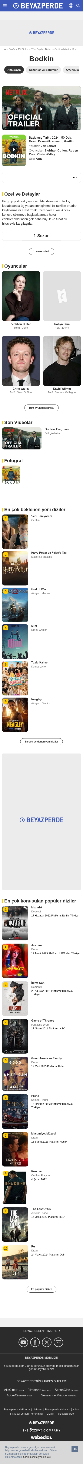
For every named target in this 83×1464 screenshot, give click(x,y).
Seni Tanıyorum (41, 516)
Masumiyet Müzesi (43, 1133)
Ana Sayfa (9, 49)
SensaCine (62, 1390)
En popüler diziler (41, 1289)
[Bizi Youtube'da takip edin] (24, 1342)
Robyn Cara (62, 324)
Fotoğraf (13, 460)
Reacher (36, 1171)
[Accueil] (38, 5)
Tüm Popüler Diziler (41, 49)
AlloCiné (10, 1390)
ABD (39, 158)
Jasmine (36, 945)
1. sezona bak (41, 251)
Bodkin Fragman (57, 429)
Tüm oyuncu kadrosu (41, 407)
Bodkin (41, 59)
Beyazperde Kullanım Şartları (62, 1409)
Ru (33, 1246)
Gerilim (69, 141)
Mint (34, 625)
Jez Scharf (48, 145)
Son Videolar (18, 422)
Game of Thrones (42, 1020)
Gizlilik (50, 1413)
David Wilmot (62, 388)
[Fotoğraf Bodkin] (11, 475)
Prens (35, 1095)
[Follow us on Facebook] (35, 1342)
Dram (32, 141)
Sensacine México (54, 1395)
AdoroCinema (16, 1395)
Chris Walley (46, 154)
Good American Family (46, 1058)
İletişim (37, 1409)
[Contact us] (59, 1342)
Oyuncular (15, 266)
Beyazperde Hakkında (17, 1409)
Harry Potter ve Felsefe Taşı (49, 552)
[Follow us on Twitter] (47, 1342)
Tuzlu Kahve (39, 662)
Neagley (36, 699)
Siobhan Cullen (55, 150)
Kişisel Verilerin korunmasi (27, 1413)
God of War (38, 589)
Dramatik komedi (50, 141)
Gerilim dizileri (61, 49)
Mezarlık (36, 907)
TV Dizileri (23, 49)
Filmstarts (34, 1390)
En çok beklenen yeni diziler (41, 741)
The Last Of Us (41, 1209)
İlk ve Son (37, 982)
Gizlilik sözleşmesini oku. (37, 1457)
